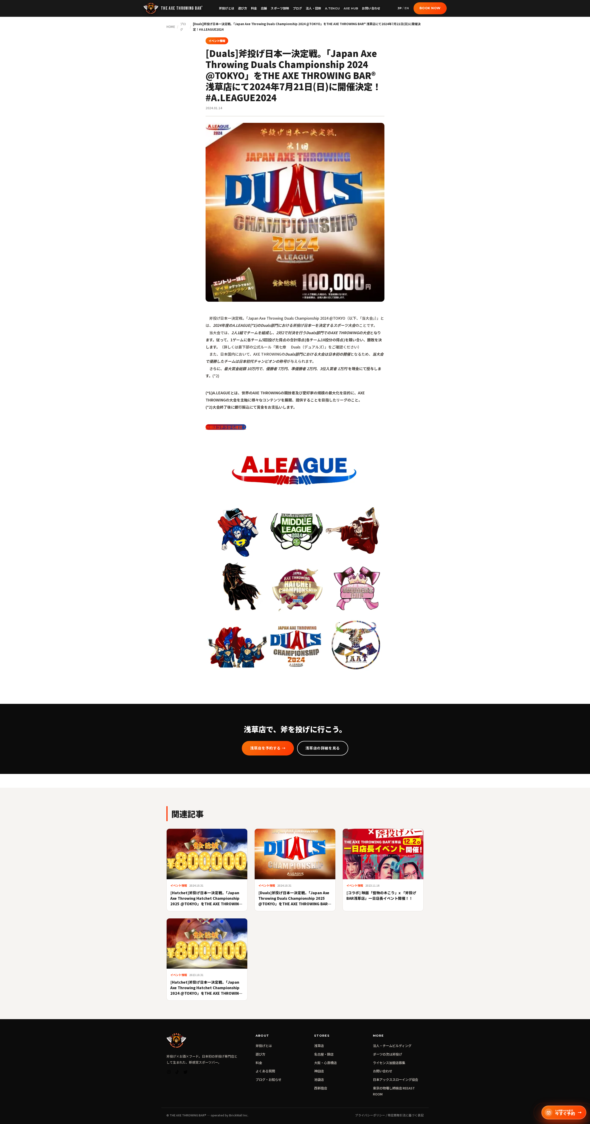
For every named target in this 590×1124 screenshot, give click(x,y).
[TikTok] (177, 1073)
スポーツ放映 (280, 8)
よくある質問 (265, 1070)
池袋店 (319, 1079)
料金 (254, 8)
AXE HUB (351, 8)
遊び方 (242, 8)
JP (400, 8)
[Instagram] (168, 1073)
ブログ (297, 8)
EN (406, 8)
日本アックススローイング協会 (395, 1079)
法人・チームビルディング (392, 1045)
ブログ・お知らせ (268, 1079)
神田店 (319, 1070)
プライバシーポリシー (370, 1115)
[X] (185, 1073)
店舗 (264, 8)
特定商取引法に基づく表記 (406, 1115)
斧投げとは (226, 8)
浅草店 (319, 1045)
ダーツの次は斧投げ (387, 1054)
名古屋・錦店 (323, 1054)
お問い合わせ (371, 8)
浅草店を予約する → (268, 748)
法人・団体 (313, 8)
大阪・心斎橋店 (325, 1062)
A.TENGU (332, 8)
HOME (170, 26)
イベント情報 (217, 41)
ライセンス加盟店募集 (389, 1062)
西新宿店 (320, 1088)
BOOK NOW (430, 8)
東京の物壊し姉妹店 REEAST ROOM (394, 1091)
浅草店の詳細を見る (322, 748)
